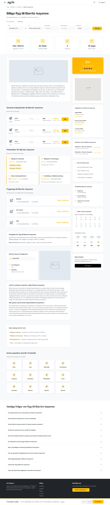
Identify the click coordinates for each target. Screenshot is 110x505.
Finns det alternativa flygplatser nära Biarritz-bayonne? (24, 470)
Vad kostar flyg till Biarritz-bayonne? (19, 464)
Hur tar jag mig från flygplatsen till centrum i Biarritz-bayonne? (26, 453)
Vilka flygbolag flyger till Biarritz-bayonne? (20, 459)
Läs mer (63, 501)
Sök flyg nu (88, 265)
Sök (65, 119)
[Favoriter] (94, 2)
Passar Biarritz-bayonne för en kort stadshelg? (22, 418)
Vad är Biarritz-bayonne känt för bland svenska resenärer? (25, 424)
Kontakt (41, 496)
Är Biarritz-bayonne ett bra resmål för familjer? (22, 430)
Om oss (41, 493)
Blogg (40, 491)
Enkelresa (20, 21)
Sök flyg (97, 28)
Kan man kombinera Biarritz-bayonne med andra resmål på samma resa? (29, 436)
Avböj (90, 501)
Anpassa (84, 501)
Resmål (41, 488)
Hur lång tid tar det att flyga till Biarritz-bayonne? (22, 441)
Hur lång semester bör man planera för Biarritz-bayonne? (25, 413)
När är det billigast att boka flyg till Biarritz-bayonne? (23, 447)
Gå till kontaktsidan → (81, 490)
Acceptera (98, 501)
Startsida (41, 486)
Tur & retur (11, 21)
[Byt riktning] (25, 28)
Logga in (102, 2)
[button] (88, 89)
